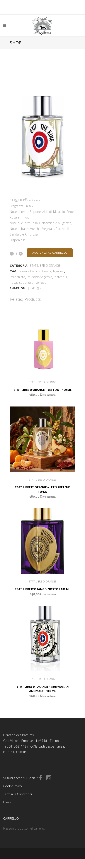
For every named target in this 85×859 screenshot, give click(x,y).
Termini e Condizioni (17, 794)
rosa (13, 282)
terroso (41, 282)
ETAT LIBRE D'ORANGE (45, 265)
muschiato (17, 277)
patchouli (61, 277)
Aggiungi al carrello (49, 252)
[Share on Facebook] (29, 288)
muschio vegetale (40, 277)
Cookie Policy (12, 786)
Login (7, 802)
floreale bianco (29, 271)
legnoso (58, 271)
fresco (46, 271)
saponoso (26, 282)
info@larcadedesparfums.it (46, 746)
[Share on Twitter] (33, 288)
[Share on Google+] (39, 288)
